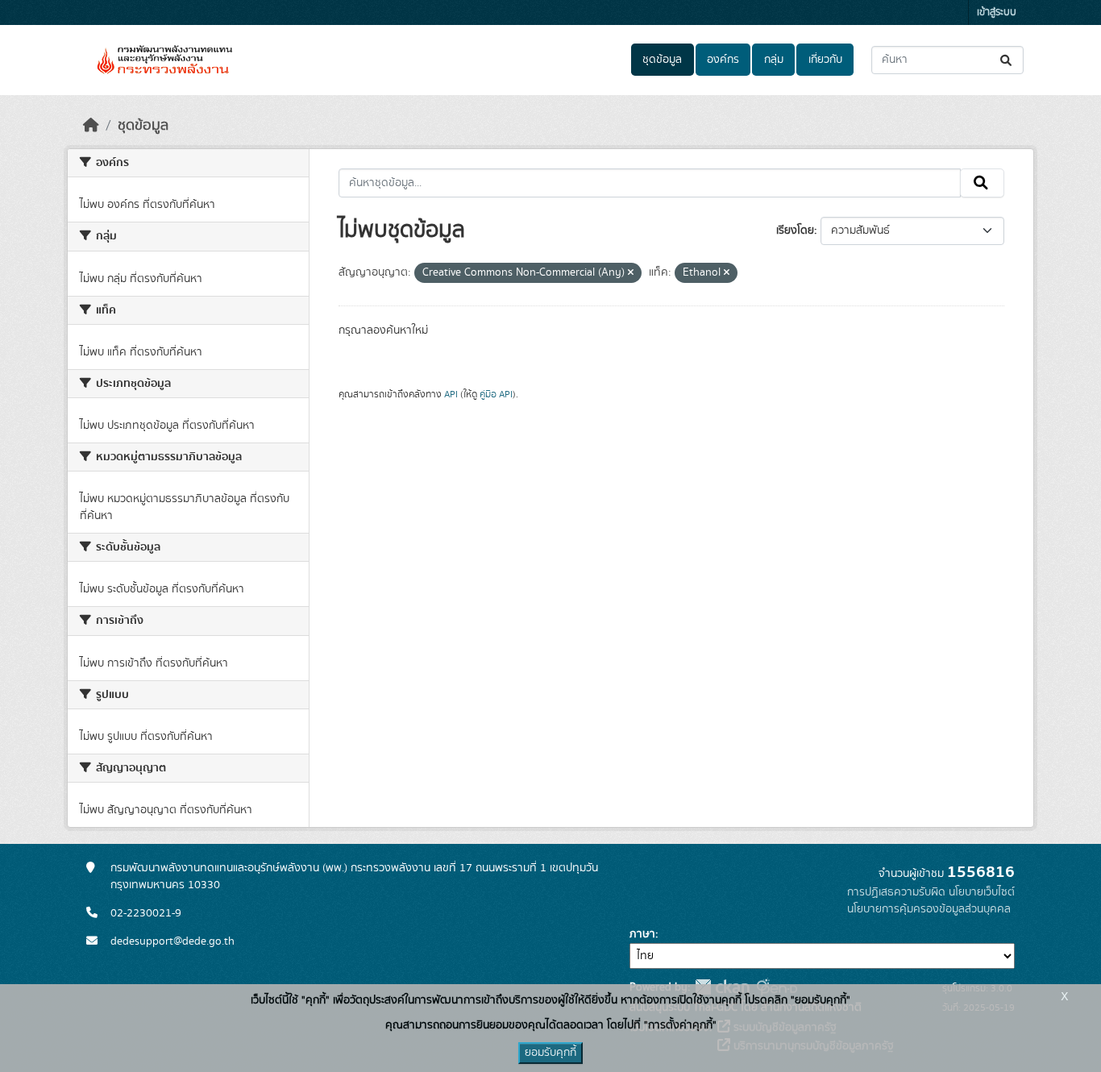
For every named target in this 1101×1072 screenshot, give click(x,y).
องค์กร (723, 60)
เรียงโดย (795, 230)
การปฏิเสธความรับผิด (896, 892)
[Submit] (1007, 60)
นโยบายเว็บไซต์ (982, 892)
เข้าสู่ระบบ (996, 12)
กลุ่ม (773, 60)
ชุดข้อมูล (662, 60)
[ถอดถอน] (631, 273)
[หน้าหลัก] (91, 125)
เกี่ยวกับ (825, 60)
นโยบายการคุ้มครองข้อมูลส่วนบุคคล (929, 909)
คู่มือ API (496, 394)
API (451, 394)
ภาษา (642, 934)
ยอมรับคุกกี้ (550, 1053)
